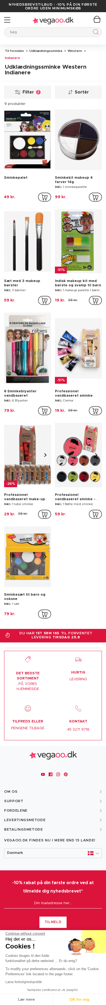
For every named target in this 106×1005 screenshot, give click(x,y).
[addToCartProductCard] (44, 197)
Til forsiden (14, 50)
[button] (53, 853)
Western (74, 50)
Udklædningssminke (45, 50)
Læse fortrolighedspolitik (23, 982)
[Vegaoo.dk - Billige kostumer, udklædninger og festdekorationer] (53, 20)
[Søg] (94, 33)
